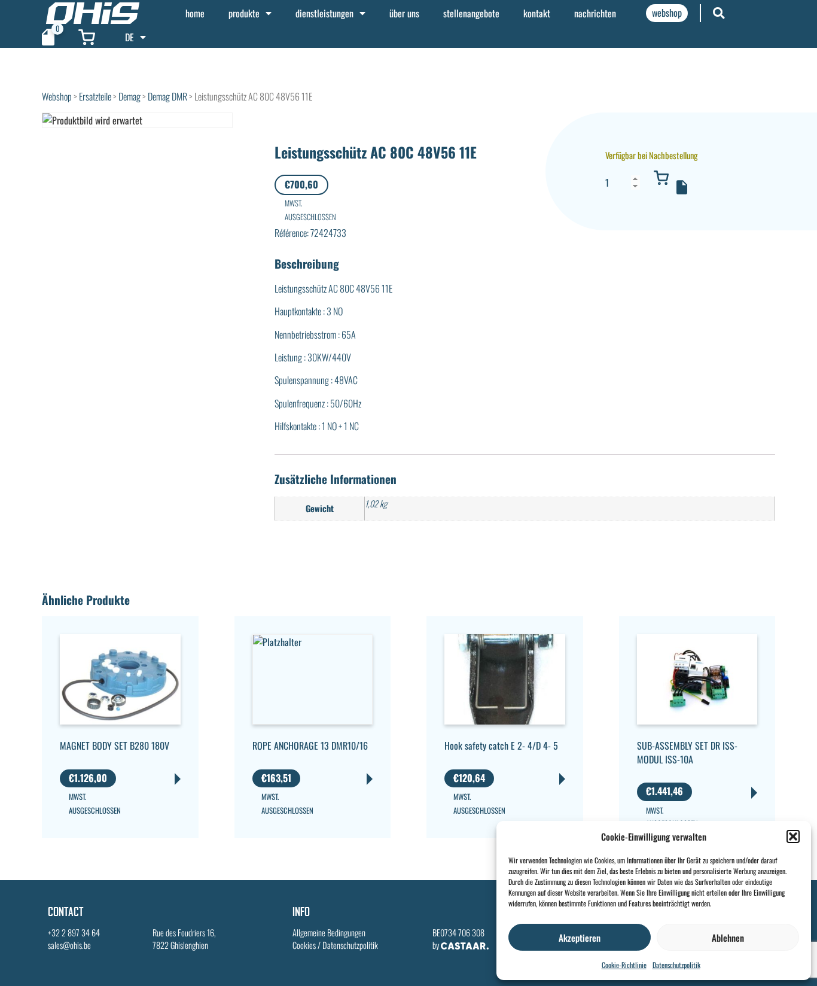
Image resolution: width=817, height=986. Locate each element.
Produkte (244, 13)
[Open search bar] (719, 13)
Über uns (404, 13)
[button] (793, 836)
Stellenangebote (471, 13)
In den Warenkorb (661, 178)
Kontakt (536, 13)
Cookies (304, 945)
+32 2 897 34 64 (74, 932)
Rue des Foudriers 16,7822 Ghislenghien (184, 939)
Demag (129, 96)
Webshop (57, 96)
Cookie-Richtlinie (624, 965)
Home (195, 13)
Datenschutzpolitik (676, 965)
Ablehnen (728, 937)
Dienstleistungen (324, 13)
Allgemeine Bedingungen (328, 932)
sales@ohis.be (69, 945)
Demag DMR (167, 96)
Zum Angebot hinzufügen (682, 187)
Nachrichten (595, 13)
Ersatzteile (95, 96)
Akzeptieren (579, 937)
